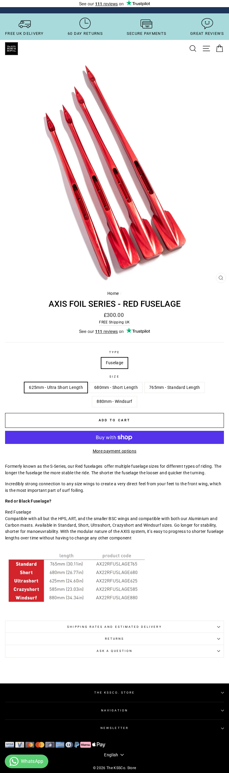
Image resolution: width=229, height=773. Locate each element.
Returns (114, 638)
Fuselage (114, 362)
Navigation (114, 710)
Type (114, 352)
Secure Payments (147, 33)
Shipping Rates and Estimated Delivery (114, 626)
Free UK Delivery (24, 33)
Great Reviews (207, 33)
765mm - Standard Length (174, 387)
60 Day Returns (85, 33)
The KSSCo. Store (114, 692)
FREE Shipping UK (114, 322)
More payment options (115, 451)
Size (114, 376)
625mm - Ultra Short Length (56, 387)
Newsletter (114, 728)
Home (113, 293)
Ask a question (115, 650)
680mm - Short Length (116, 387)
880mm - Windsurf (114, 401)
